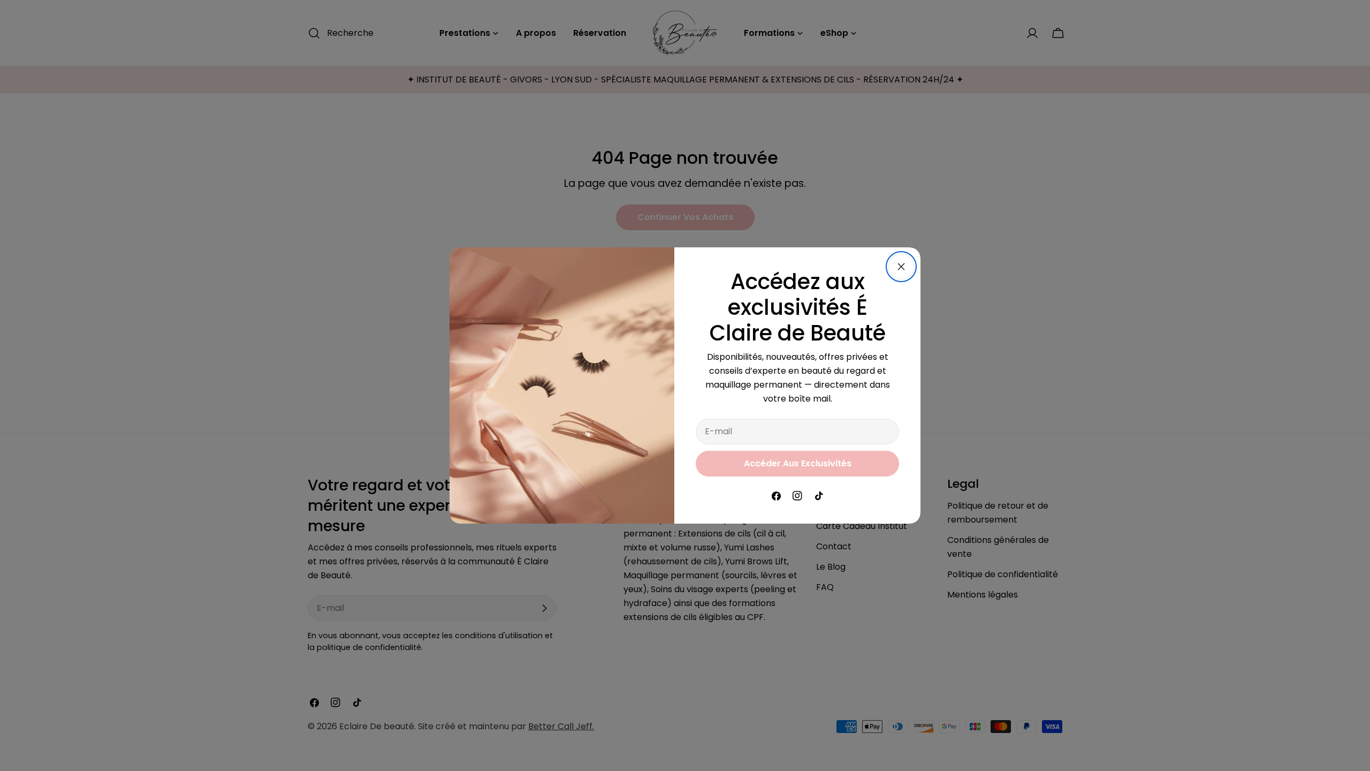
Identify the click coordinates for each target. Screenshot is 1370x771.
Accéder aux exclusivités (797, 463)
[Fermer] (901, 266)
